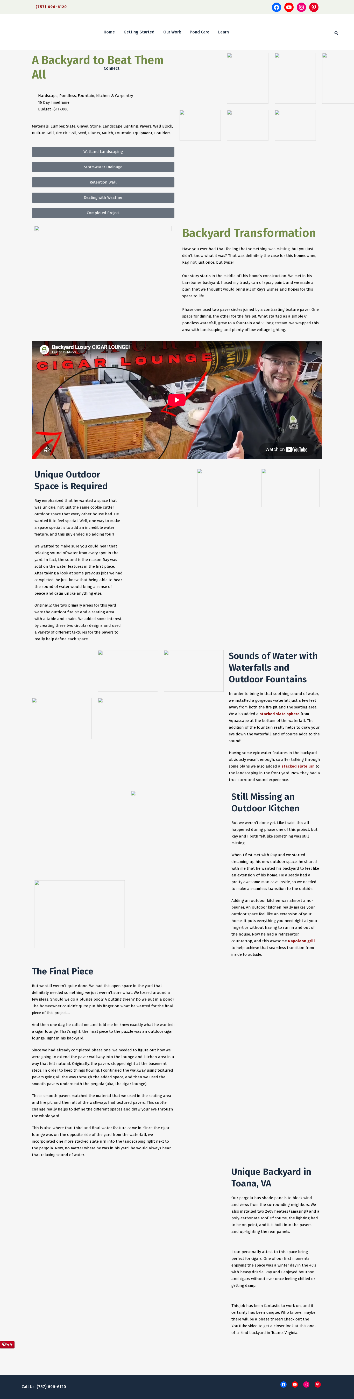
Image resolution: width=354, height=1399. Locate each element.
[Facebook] (276, 7)
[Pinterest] (313, 7)
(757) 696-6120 (51, 6)
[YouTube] (289, 7)
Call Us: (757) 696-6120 (44, 1386)
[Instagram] (301, 7)
